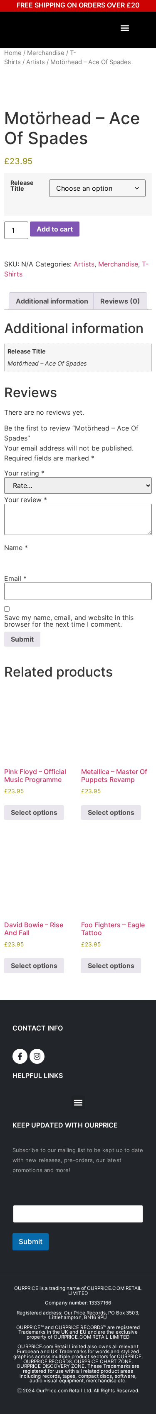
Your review (25, 499)
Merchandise (45, 53)
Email (15, 578)
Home (13, 53)
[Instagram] (37, 1056)
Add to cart (55, 229)
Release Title (22, 186)
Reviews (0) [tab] (120, 301)
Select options (34, 812)
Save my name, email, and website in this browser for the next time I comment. (69, 620)
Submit (30, 1241)
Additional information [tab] (52, 301)
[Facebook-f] (19, 1056)
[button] (125, 28)
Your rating (24, 473)
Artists (35, 62)
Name (16, 547)
